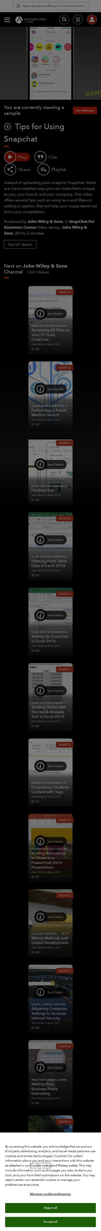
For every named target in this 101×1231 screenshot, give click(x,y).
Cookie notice (40, 1165)
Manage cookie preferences (50, 1194)
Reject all (50, 1208)
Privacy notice (67, 1165)
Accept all (50, 1222)
